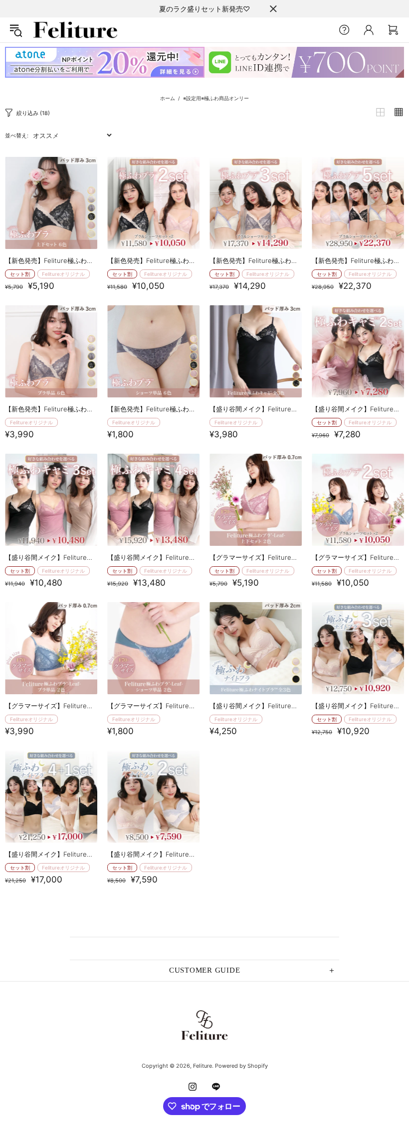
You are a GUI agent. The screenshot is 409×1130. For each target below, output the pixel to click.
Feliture (75, 30)
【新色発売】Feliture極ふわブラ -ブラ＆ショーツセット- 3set (255, 260)
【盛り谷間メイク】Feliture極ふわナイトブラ (255, 706)
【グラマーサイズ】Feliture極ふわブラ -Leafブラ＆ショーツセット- (255, 557)
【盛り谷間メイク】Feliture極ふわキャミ (255, 409)
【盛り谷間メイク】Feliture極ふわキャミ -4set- (153, 557)
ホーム (167, 98)
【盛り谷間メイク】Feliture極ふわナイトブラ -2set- (153, 854)
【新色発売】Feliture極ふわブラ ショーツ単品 (153, 409)
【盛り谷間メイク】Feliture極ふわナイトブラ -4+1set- (51, 854)
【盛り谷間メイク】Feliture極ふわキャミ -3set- (51, 557)
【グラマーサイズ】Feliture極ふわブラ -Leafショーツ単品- (153, 706)
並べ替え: (16, 135)
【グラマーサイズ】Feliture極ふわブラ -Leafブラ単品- (51, 706)
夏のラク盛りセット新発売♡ (204, 8)
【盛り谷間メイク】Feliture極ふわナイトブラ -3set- (358, 706)
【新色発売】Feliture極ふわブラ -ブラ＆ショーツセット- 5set (358, 260)
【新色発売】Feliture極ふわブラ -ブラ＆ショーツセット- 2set (153, 260)
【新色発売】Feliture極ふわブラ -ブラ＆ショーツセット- (51, 260)
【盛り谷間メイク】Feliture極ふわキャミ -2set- (358, 409)
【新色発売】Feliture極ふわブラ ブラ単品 (51, 409)
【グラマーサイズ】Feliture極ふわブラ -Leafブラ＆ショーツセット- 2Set (358, 557)
